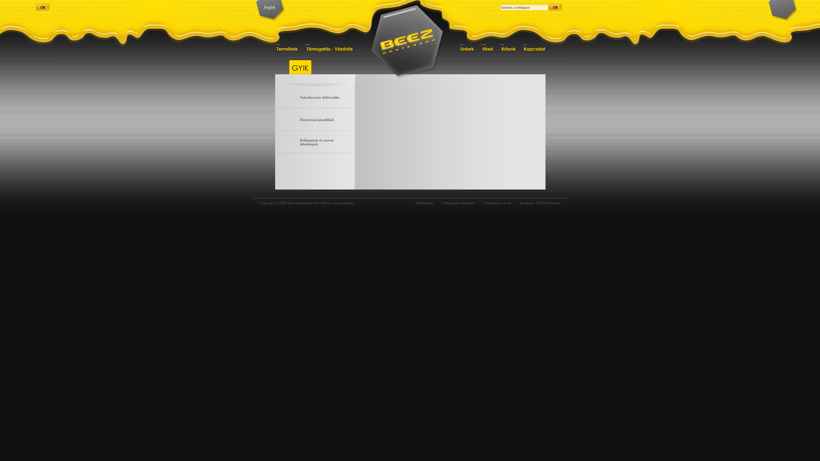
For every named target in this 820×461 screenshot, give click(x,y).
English (269, 7)
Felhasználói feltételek (458, 203)
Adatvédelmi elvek (497, 203)
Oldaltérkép (424, 203)
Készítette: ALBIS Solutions (540, 203)
